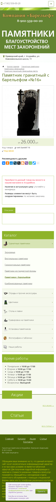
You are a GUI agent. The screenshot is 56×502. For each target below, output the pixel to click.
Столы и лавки (15, 311)
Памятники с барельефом (14, 69)
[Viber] (26, 163)
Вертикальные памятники (16, 258)
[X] (19, 163)
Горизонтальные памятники (17, 264)
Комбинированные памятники (18, 283)
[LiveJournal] (15, 163)
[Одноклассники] (7, 163)
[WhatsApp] (30, 163)
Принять (41, 491)
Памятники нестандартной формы (20, 271)
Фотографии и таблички (20, 338)
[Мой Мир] (11, 163)
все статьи (47, 426)
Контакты (28, 441)
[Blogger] (22, 163)
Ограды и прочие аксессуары (22, 293)
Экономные (10, 252)
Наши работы (15, 346)
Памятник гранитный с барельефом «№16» (21, 71)
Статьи (43, 438)
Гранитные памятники (30, 66)
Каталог (22, 438)
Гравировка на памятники (21, 320)
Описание (8, 210)
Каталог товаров (13, 66)
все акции (47, 405)
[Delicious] (34, 163)
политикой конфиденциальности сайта (18, 489)
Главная (9, 438)
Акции (33, 438)
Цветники (13, 302)
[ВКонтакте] (3, 163)
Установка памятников (19, 329)
